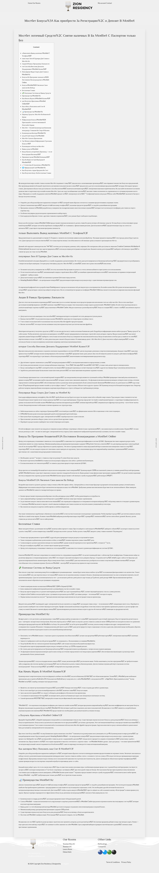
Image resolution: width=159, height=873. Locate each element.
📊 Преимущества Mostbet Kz (32, 112)
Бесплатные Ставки (28, 90)
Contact (109, 3)
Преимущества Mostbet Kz (31, 96)
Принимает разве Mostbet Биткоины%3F (36, 157)
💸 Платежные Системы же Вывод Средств (36, 93)
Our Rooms (36, 3)
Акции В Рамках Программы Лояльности (35, 64)
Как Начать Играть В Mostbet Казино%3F (36, 98)
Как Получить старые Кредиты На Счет (35, 170)
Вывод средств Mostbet (30, 149)
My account (102, 3)
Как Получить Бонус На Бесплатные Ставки (36, 173)
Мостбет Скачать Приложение (32, 138)
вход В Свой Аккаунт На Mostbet (33, 136)
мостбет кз (112, 241)
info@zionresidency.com (36, 856)
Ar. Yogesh (65, 864)
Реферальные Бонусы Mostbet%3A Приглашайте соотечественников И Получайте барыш (34, 122)
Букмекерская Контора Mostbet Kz (34, 133)
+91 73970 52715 (34, 853)
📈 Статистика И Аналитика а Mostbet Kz (36, 165)
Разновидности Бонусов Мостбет (33, 146)
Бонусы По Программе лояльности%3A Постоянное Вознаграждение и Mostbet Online (35, 79)
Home (30, 3)
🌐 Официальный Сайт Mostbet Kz (34, 168)
